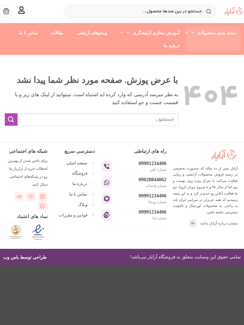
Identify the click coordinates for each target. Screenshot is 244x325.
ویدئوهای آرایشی (91, 32)
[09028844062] (106, 182)
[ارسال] (11, 119)
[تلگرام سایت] (19, 197)
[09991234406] (106, 166)
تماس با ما (28, 32)
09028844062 (152, 179)
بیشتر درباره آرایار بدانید (219, 223)
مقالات (57, 32)
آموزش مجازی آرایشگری (156, 32)
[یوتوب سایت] (31, 197)
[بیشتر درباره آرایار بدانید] (193, 223)
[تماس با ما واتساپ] (43, 206)
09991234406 (152, 163)
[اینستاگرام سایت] (43, 197)
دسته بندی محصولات (217, 32)
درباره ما (172, 45)
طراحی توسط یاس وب (25, 257)
